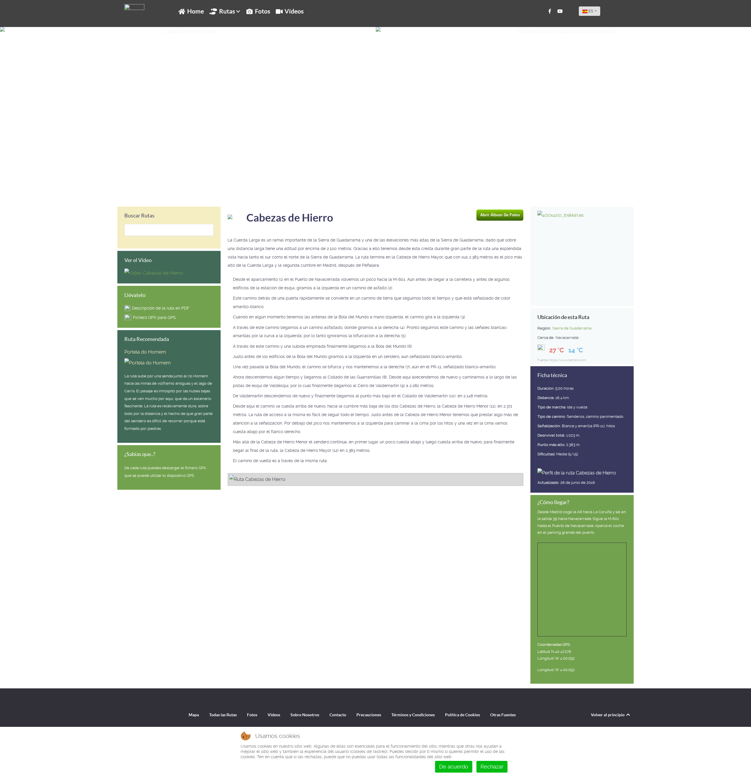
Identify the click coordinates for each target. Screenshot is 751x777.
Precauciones (368, 714)
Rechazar (492, 767)
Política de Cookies (462, 714)
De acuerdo (453, 767)
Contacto (337, 714)
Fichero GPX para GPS (154, 317)
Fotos (252, 714)
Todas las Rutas (223, 714)
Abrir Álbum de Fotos (500, 215)
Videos (274, 714)
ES (591, 11)
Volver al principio (608, 714)
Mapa (194, 714)
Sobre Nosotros (304, 714)
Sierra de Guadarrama (571, 328)
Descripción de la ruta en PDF (160, 308)
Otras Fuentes (503, 714)
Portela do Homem (145, 352)
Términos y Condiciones (413, 714)
